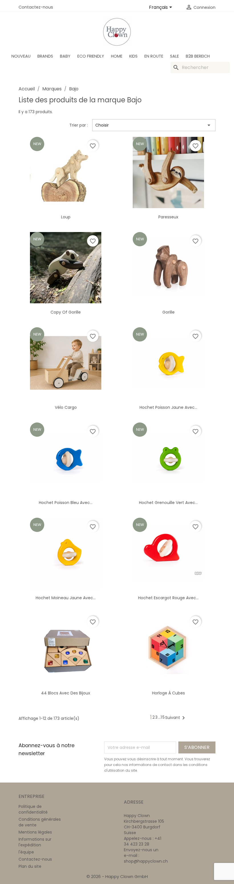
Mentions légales (35, 832)
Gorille (168, 312)
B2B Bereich (198, 56)
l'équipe (26, 852)
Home (116, 56)
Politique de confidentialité (33, 809)
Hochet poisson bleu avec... (65, 502)
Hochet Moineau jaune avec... (66, 598)
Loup (65, 217)
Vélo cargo (66, 407)
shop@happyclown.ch (146, 861)
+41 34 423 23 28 (142, 841)
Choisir (153, 125)
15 (163, 717)
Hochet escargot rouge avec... (168, 598)
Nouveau (21, 56)
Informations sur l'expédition (35, 842)
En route (153, 56)
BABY (65, 56)
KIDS (133, 56)
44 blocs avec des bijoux (65, 693)
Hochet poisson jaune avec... (168, 407)
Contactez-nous (36, 7)
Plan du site (30, 866)
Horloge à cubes (168, 693)
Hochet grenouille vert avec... (168, 502)
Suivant (176, 717)
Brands (45, 56)
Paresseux (168, 217)
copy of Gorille (66, 312)
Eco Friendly (90, 56)
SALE (174, 56)
